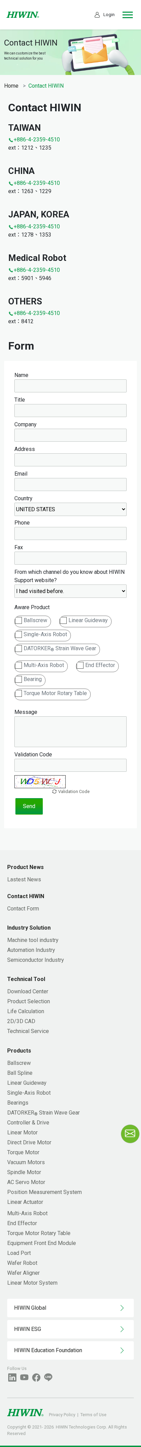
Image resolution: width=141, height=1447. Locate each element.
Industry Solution (29, 927)
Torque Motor (23, 1152)
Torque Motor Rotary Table (55, 693)
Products (19, 1050)
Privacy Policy (62, 1414)
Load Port (19, 1253)
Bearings (17, 1102)
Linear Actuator (25, 1202)
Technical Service (28, 1031)
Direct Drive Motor (29, 1142)
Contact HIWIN (25, 896)
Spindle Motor (24, 1172)
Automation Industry (31, 950)
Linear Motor (22, 1132)
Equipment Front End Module (41, 1243)
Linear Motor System (32, 1283)
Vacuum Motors (26, 1162)
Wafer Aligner (23, 1273)
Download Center (27, 991)
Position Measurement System (44, 1192)
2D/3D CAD (21, 1021)
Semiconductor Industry (35, 960)
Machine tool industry (33, 940)
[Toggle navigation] (127, 15)
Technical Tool (26, 979)
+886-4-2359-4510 (37, 139)
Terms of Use (93, 1414)
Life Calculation (25, 1011)
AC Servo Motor (26, 1182)
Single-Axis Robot (45, 634)
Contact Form (23, 908)
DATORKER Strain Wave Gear (60, 648)
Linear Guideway (88, 620)
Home (11, 86)
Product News (25, 867)
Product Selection (28, 1001)
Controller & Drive (28, 1122)
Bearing (33, 679)
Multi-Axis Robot (44, 665)
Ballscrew (35, 620)
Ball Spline (20, 1073)
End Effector (100, 665)
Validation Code (73, 791)
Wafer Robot (22, 1263)
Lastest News (24, 879)
